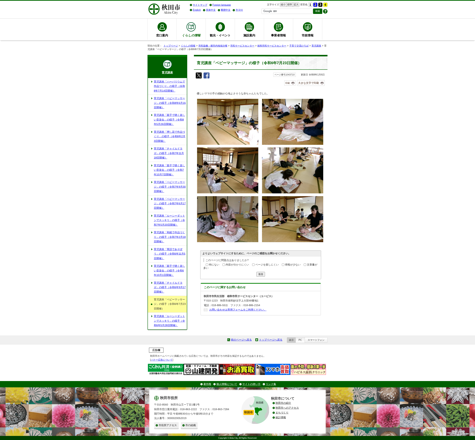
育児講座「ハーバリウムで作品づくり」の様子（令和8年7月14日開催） (169, 86)
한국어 (239, 10)
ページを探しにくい (267, 264)
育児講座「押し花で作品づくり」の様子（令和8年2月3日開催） (169, 136)
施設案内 (249, 35)
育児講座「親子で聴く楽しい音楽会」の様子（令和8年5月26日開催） (169, 120)
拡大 (296, 4)
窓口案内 (162, 35)
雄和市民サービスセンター (271, 45)
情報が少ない (293, 264)
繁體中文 (225, 10)
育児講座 (316, 45)
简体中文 (211, 10)
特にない (214, 264)
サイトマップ (200, 5)
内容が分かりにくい (237, 264)
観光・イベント (220, 35)
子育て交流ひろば (299, 45)
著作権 (207, 384)
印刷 (287, 83)
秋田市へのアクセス (287, 407)
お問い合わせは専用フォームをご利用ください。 (237, 309)
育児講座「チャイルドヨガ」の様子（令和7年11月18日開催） (169, 153)
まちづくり (282, 412)
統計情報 (281, 417)
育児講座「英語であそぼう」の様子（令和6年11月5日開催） (169, 254)
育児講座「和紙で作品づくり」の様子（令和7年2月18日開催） (170, 237)
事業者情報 (278, 35)
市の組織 (190, 425)
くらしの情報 (188, 45)
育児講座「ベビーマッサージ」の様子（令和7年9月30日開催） (170, 187)
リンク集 (271, 384)
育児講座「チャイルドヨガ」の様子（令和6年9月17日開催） (170, 287)
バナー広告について (162, 359)
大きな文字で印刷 (308, 82)
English (197, 10)
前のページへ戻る (241, 339)
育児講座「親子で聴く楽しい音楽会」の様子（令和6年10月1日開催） (169, 270)
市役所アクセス (168, 425)
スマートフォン (316, 340)
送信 (260, 274)
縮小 (283, 4)
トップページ (170, 45)
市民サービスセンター (242, 45)
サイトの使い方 (251, 384)
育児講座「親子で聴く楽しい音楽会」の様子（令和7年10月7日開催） (169, 170)
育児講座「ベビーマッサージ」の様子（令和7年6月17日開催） (170, 204)
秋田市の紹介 (283, 403)
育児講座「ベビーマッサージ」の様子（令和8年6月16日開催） (170, 103)
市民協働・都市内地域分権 (212, 45)
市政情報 (308, 35)
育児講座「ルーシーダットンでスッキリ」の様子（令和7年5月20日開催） (169, 220)
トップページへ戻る (270, 339)
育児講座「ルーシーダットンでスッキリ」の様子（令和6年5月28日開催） (169, 321)
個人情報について (226, 384)
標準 (289, 4)
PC (300, 340)
